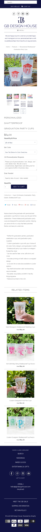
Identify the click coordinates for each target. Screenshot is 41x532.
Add (28, 205)
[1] (20, 70)
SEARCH (21, 454)
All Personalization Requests (14, 157)
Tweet (8, 205)
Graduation (27, 195)
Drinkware (20, 195)
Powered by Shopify (29, 516)
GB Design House (16, 516)
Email (34, 205)
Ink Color (7, 147)
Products (14, 47)
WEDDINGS (20, 458)
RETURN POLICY (20, 510)
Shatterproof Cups (15, 197)
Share (15, 205)
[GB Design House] (20, 23)
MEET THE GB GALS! (20, 501)
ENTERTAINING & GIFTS (20, 467)
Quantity (7, 183)
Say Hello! (15, 6)
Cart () (26, 6)
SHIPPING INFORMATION (20, 506)
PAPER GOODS (20, 462)
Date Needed (8, 173)
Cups (14, 195)
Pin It (21, 205)
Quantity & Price (10, 138)
